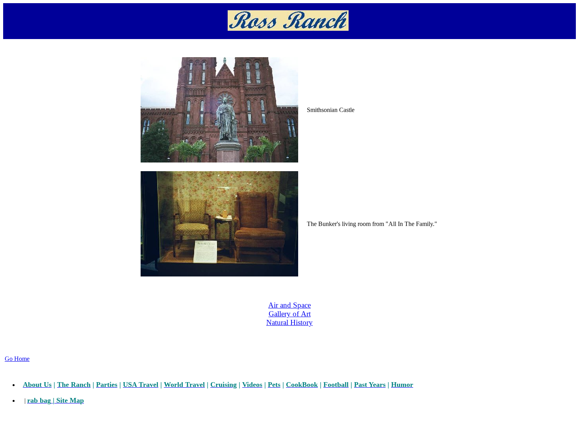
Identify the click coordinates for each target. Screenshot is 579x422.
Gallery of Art (290, 314)
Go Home (17, 358)
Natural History (289, 322)
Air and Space (289, 305)
